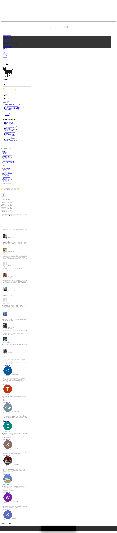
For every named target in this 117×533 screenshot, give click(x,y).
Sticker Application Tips (8, 162)
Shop (4, 52)
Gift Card (7, 115)
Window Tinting (8, 41)
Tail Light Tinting (9, 39)
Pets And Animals (9, 135)
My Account (6, 153)
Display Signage (8, 46)
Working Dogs (12, 138)
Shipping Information (8, 157)
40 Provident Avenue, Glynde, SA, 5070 (58, 24)
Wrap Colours (6, 48)
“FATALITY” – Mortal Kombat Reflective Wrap (15, 107)
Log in (6, 94)
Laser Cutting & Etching (8, 181)
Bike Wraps (7, 38)
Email (2, 194)
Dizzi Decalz (6, 220)
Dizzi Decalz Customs (10, 129)
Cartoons (7, 124)
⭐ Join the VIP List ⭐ (10, 89)
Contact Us (5, 57)
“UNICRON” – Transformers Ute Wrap (14, 109)
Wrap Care (5, 50)
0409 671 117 (58, 25)
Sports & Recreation (9, 140)
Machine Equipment (9, 132)
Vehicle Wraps (8, 36)
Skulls (6, 139)
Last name (3, 193)
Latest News (5, 53)
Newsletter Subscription (8, 161)
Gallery (4, 54)
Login (56, 28)
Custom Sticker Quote (7, 55)
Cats (10, 137)
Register (60, 28)
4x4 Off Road (8, 122)
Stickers (7, 42)
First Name (3, 192)
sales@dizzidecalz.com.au (58, 23)
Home (4, 33)
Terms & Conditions (7, 155)
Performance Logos (9, 134)
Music (6, 133)
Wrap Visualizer (6, 49)
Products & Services (7, 35)
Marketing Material (9, 44)
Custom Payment (9, 113)
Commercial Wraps (9, 37)
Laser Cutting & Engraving (11, 43)
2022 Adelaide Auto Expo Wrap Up (13, 108)
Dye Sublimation (9, 47)
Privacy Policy (6, 156)
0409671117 (11, 215)
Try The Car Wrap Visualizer (11, 106)
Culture (7, 128)
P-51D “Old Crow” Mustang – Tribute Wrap (15, 104)
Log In (4, 151)
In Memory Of (8, 130)
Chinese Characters (9, 127)
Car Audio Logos (9, 123)
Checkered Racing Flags (10, 126)
